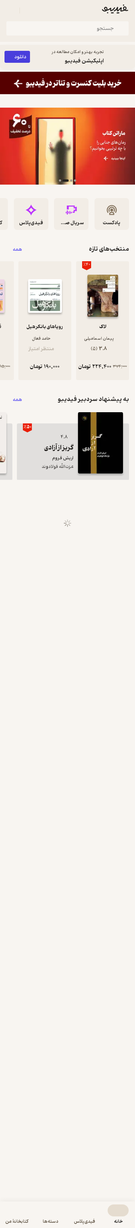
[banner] (67, 83)
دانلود (20, 57)
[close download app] (127, 56)
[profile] (11, 10)
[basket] (29, 10)
